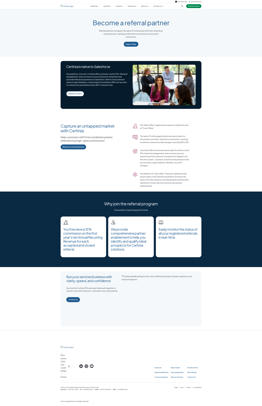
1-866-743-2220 (72, 389)
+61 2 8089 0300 (122, 389)
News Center (175, 368)
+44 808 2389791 (87, 389)
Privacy (188, 387)
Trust (182, 387)
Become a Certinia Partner (73, 147)
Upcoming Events (177, 372)
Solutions (157, 368)
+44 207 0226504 (105, 389)
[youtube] (91, 366)
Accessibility (197, 387)
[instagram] (86, 366)
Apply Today (131, 44)
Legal (176, 387)
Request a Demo (194, 6)
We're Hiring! (191, 372)
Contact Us (73, 299)
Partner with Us (192, 368)
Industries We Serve (161, 372)
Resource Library (177, 377)
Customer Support (161, 377)
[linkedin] (81, 366)
